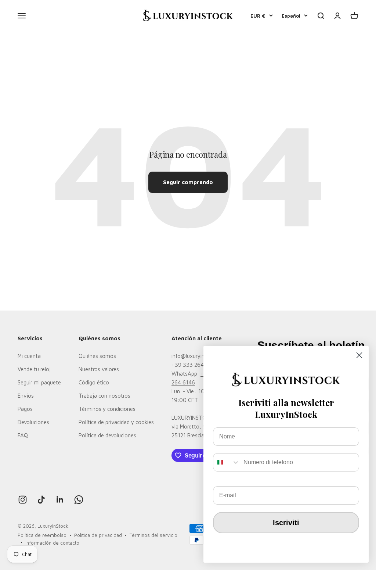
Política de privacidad (98, 535)
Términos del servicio (153, 535)
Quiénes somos (97, 356)
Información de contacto (52, 543)
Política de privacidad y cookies (116, 422)
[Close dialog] (359, 355)
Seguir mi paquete (39, 382)
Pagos (25, 409)
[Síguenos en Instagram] (23, 500)
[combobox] (226, 462)
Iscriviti (286, 523)
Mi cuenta (29, 356)
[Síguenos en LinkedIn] (60, 500)
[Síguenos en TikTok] (41, 500)
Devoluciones (33, 422)
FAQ (23, 435)
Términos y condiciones (107, 409)
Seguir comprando (188, 182)
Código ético (94, 382)
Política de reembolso (42, 535)
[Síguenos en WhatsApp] (79, 500)
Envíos (26, 395)
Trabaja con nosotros (104, 395)
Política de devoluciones (107, 435)
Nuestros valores (99, 369)
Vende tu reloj (34, 369)
